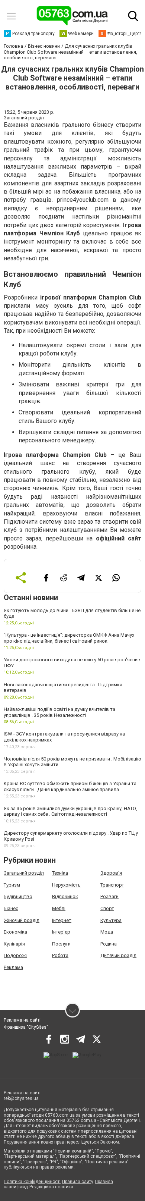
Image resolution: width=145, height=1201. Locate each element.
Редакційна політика (51, 1186)
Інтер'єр (61, 932)
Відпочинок (65, 896)
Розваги (109, 896)
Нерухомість (66, 885)
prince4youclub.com (83, 199)
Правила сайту (77, 1181)
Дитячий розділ (118, 955)
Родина (108, 944)
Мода (106, 932)
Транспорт (112, 885)
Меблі (58, 908)
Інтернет (61, 920)
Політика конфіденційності (32, 1181)
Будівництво (18, 896)
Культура (111, 920)
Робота (60, 955)
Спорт (107, 908)
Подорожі (15, 955)
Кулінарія (14, 944)
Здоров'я (111, 873)
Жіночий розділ (21, 920)
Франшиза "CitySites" (26, 1027)
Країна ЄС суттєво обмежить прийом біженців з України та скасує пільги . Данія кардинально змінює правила (70, 786)
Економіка (15, 932)
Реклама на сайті (22, 1020)
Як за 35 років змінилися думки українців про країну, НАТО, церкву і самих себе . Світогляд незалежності (70, 811)
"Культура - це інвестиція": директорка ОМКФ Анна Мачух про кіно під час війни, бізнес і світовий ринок (69, 638)
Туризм (12, 885)
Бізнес (11, 908)
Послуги (61, 944)
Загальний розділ (24, 873)
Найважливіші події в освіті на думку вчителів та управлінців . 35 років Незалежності (59, 712)
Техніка (60, 873)
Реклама (13, 967)
